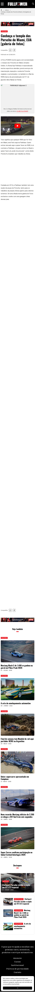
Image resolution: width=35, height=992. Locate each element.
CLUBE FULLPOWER (22, 111)
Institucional (17, 965)
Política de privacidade (17, 969)
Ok (17, 988)
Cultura (7, 10)
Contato (17, 972)
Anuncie (17, 958)
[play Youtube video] (17, 125)
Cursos (17, 961)
